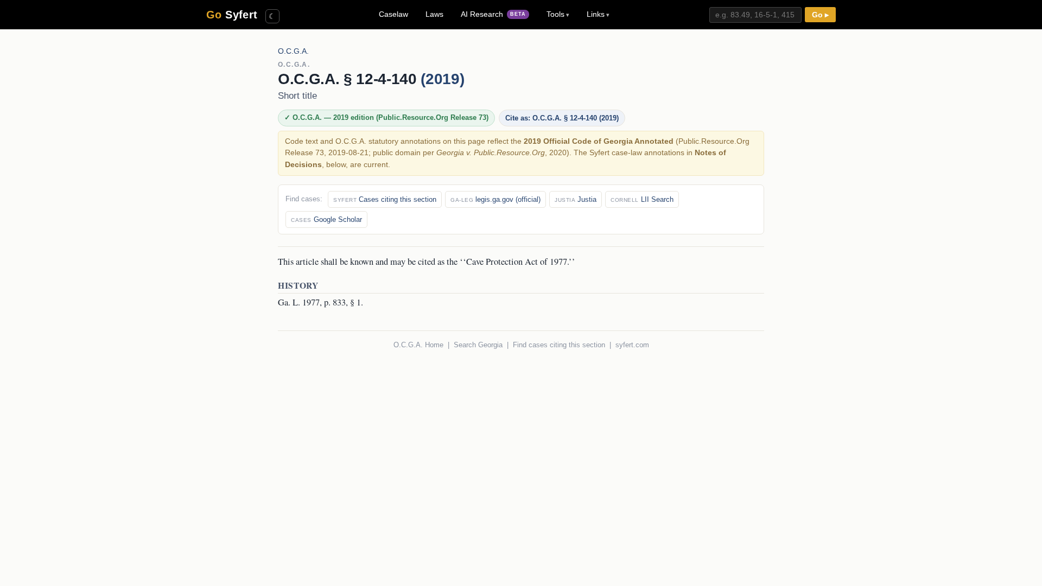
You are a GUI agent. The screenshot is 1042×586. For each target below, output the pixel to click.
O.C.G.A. (293, 51)
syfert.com (632, 345)
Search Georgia (478, 345)
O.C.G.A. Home (418, 345)
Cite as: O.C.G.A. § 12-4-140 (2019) (562, 118)
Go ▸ (820, 15)
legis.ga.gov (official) (495, 199)
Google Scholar (326, 219)
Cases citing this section (384, 199)
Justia (575, 199)
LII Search (642, 199)
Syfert (232, 15)
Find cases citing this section (559, 345)
